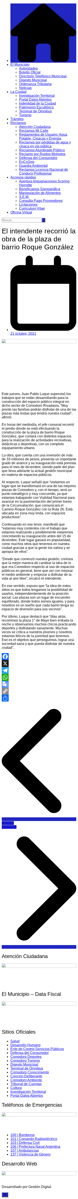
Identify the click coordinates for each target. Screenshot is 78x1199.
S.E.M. (24, 197)
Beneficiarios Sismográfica (39, 189)
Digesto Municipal (33, 80)
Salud (15, 1041)
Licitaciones (28, 204)
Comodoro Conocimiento (29, 1072)
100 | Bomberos (22, 1135)
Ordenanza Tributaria (35, 84)
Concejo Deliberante (26, 1076)
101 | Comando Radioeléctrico (33, 1139)
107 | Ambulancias (24, 1150)
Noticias (25, 88)
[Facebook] (39, 656)
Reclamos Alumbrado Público (42, 150)
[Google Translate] (39, 684)
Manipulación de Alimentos (40, 193)
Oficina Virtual (21, 212)
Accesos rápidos (23, 177)
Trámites (17, 119)
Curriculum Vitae (32, 208)
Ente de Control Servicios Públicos (37, 1049)
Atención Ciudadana (35, 127)
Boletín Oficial (30, 72)
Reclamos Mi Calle (33, 130)
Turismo (25, 115)
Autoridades (28, 68)
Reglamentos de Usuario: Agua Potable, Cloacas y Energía (43, 136)
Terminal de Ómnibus (35, 111)
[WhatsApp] (39, 677)
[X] (39, 663)
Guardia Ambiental (33, 165)
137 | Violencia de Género (30, 1154)
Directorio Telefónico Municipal (43, 76)
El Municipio (19, 64)
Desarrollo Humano (25, 1045)
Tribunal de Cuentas (26, 1084)
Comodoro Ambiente (26, 1080)
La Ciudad (18, 92)
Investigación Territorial (37, 95)
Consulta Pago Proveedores (41, 200)
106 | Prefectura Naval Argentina (35, 1146)
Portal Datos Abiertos (35, 99)
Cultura (16, 1088)
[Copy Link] (39, 691)
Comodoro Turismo (25, 1060)
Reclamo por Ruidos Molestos (42, 154)
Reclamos (18, 123)
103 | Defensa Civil (25, 1143)
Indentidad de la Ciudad (37, 103)
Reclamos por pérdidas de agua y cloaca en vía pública (45, 144)
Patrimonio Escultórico (36, 107)
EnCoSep (26, 162)
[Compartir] (39, 698)
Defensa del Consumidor (38, 158)
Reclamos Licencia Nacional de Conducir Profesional (43, 171)
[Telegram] (39, 670)
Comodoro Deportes (26, 1057)
